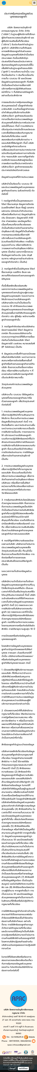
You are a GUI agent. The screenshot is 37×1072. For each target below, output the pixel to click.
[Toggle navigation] (34, 3)
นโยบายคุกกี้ (16, 1065)
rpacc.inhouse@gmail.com (18, 1044)
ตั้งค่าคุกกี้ (12, 1068)
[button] (30, 3)
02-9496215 (16, 1037)
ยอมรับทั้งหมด (23, 1068)
